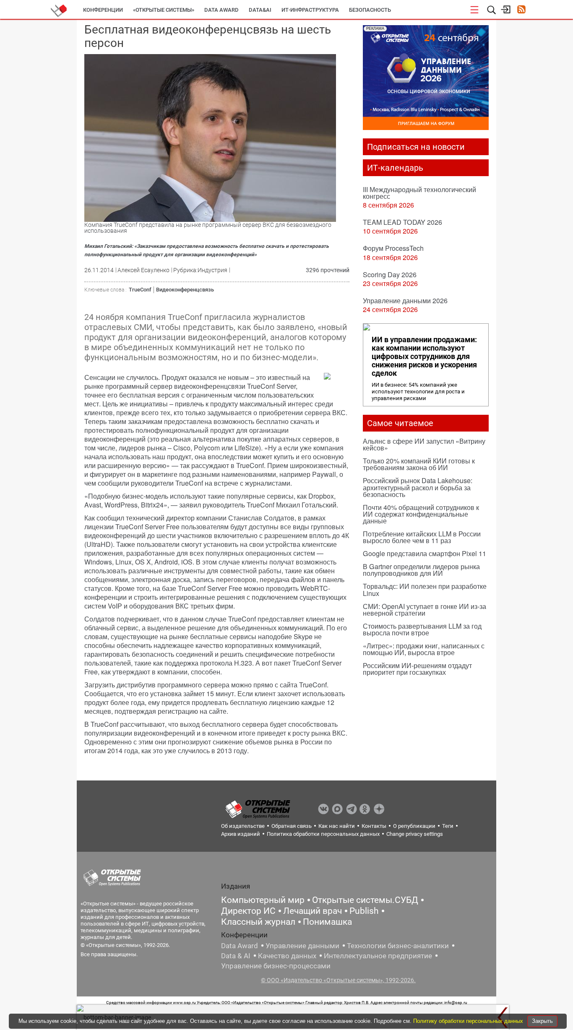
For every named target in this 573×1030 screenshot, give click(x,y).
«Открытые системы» (163, 10)
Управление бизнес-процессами (276, 966)
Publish (364, 911)
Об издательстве (243, 826)
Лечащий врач (312, 911)
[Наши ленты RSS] (521, 10)
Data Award (239, 946)
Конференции (103, 10)
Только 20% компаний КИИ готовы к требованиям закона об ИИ (419, 464)
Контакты (374, 826)
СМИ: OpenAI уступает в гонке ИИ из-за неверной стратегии (424, 609)
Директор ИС (248, 911)
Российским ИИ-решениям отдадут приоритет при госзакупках (417, 669)
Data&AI (260, 10)
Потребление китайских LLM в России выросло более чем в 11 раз (422, 537)
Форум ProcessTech (393, 248)
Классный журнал (258, 922)
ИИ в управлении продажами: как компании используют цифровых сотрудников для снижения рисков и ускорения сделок (424, 356)
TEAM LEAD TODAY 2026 (402, 222)
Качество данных (287, 956)
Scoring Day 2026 (390, 274)
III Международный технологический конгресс (419, 193)
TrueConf (140, 289)
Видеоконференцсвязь (185, 289)
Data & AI (235, 956)
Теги (447, 826)
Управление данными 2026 (405, 300)
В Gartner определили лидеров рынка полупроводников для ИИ (421, 570)
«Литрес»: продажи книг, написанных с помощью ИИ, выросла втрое (423, 649)
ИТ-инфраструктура (310, 10)
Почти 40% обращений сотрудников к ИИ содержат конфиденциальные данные (421, 513)
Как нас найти (336, 826)
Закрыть (542, 1021)
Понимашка (327, 922)
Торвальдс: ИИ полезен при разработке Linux (425, 589)
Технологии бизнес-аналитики (398, 946)
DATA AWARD (221, 10)
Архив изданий (240, 834)
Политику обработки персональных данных (469, 1021)
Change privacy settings (414, 834)
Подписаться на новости (416, 147)
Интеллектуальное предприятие (378, 956)
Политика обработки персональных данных (323, 834)
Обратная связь (291, 826)
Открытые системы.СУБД (365, 900)
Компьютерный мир (263, 900)
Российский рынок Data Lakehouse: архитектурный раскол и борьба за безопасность (417, 487)
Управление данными (302, 946)
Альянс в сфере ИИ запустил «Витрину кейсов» (424, 444)
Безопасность (370, 10)
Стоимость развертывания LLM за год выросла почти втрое (422, 629)
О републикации (414, 826)
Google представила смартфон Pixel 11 (424, 553)
